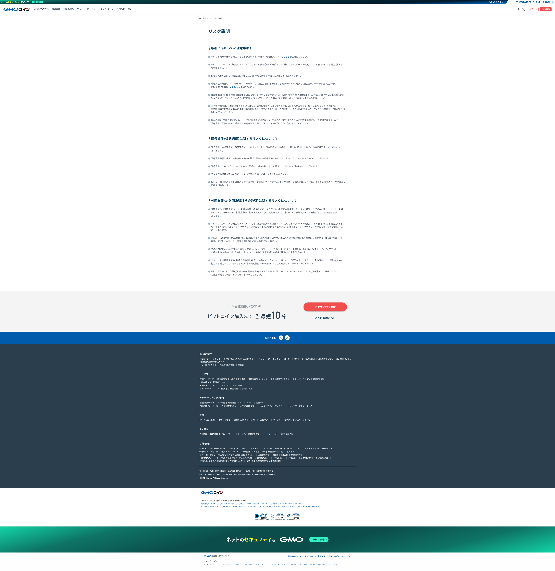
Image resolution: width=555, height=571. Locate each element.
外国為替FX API (218, 382)
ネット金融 (303, 564)
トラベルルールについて (259, 420)
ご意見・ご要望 (239, 420)
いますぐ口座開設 (325, 307)
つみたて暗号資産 (237, 379)
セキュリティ (259, 564)
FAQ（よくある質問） (207, 420)
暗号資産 (312, 564)
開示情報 (214, 434)
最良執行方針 (264, 455)
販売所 (202, 379)
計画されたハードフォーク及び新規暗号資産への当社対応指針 (225, 458)
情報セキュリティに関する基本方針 (214, 452)
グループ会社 (226, 434)
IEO (308, 379)
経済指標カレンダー (248, 406)
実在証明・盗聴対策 (207, 507)
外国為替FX (204, 382)
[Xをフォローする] (523, 9)
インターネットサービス (212, 564)
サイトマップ (308, 448)
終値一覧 (259, 403)
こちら (286, 56)
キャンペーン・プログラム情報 (212, 389)
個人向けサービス (324, 564)
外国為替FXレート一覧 (208, 406)
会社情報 (203, 434)
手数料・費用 (247, 389)
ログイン (533, 9)
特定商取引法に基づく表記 (221, 448)
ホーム (205, 18)
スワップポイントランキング (300, 406)
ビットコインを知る (207, 365)
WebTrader (226, 385)
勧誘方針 (279, 448)
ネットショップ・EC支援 (231, 564)
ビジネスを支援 (247, 564)
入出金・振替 (233, 389)
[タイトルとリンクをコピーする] (287, 337)
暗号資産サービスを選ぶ (304, 359)
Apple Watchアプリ (240, 385)
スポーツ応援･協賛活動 (283, 434)
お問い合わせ (224, 420)
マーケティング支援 (272, 564)
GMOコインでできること (209, 359)
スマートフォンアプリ (208, 385)
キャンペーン (106, 9)
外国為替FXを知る (227, 365)
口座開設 (546, 9)
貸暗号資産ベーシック (257, 379)
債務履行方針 (297, 455)
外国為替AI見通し (229, 406)
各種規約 (203, 448)
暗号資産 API (318, 379)
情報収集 (294, 564)
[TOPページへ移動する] (16, 9)
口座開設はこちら (325, 359)
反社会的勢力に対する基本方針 (281, 452)
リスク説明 (241, 448)
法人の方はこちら (325, 318)
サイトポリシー (292, 448)
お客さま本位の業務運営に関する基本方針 (264, 461)
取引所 (211, 379)
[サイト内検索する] (518, 9)
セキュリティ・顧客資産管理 (247, 434)
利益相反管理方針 (280, 455)
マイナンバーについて (282, 420)
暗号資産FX (222, 379)
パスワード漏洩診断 (252, 504)
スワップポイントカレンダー (272, 406)
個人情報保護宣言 (324, 448)
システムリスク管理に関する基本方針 (249, 452)
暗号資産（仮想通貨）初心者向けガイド (239, 359)
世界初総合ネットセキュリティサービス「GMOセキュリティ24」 (222, 504)
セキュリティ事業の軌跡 (311, 506)
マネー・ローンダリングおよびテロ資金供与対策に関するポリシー (227, 455)
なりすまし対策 (295, 507)
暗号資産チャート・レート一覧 (212, 403)
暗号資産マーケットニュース (240, 403)
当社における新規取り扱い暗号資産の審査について (221, 461)
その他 (335, 564)
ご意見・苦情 (267, 448)
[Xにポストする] (281, 337)
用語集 (241, 365)
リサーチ (285, 564)
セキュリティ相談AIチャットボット (291, 503)
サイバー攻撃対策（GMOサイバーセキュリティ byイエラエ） (237, 507)
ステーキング (298, 379)
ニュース (266, 434)
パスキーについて (302, 420)
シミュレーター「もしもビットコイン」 (275, 359)
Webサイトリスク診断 (269, 504)
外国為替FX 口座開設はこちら (211, 362)
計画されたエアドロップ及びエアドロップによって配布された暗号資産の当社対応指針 (292, 458)
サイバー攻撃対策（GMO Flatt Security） (273, 507)
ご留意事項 (253, 448)
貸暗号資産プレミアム (280, 379)
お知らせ (120, 9)
